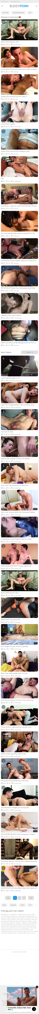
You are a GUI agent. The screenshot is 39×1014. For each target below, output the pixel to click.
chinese (13, 905)
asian (4, 905)
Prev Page (8, 898)
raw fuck (5, 13)
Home (5, 994)
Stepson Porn (16, 1)
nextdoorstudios (18, 13)
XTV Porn (5, 1)
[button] (34, 12)
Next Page (31, 898)
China (22, 905)
